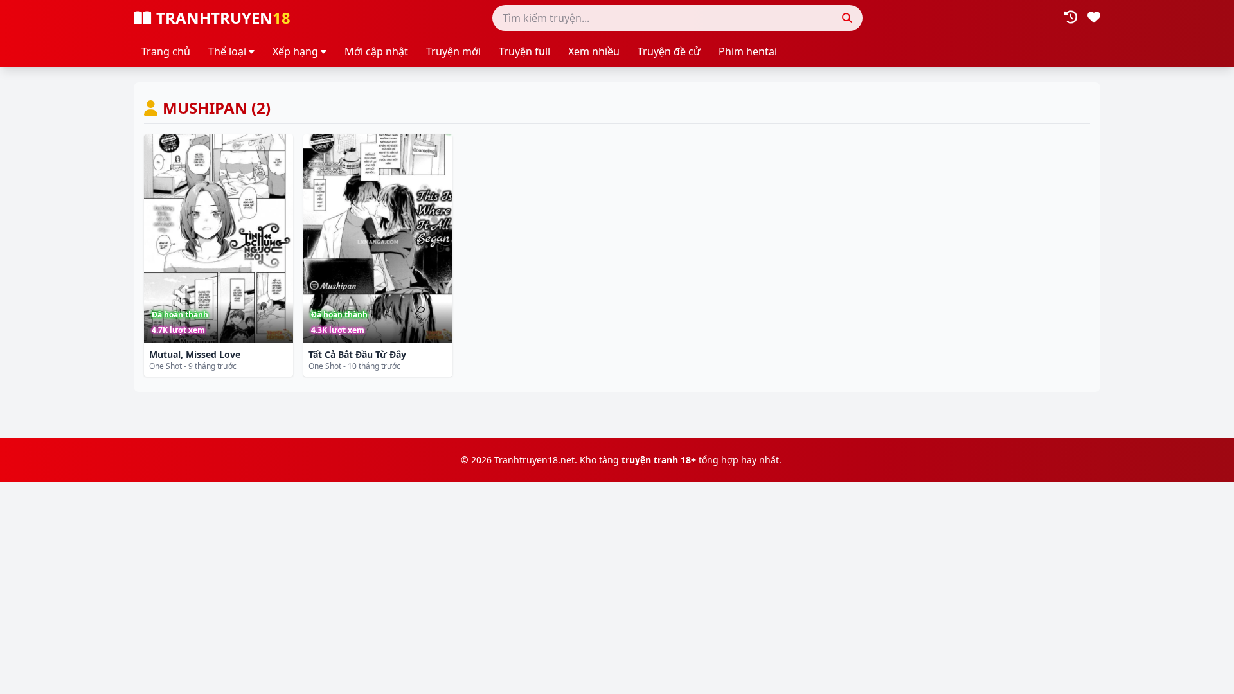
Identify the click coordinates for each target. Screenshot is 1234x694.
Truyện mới (453, 51)
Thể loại (227, 51)
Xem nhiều (594, 51)
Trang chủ (165, 51)
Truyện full (524, 51)
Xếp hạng (295, 51)
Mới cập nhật (376, 51)
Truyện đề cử (669, 51)
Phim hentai (748, 51)
